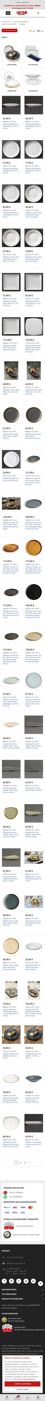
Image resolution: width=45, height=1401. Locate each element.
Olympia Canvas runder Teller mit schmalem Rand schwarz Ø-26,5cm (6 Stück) (33, 614)
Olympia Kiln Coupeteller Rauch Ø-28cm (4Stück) (11, 436)
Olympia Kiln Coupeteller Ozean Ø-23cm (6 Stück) (11, 923)
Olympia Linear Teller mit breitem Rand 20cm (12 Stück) (11, 259)
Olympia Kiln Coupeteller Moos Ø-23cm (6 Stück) (33, 923)
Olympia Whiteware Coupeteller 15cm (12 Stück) (11, 126)
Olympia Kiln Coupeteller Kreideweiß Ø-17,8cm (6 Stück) (11, 1100)
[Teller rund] (12, 53)
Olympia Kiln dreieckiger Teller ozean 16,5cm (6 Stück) (33, 746)
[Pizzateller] (12, 80)
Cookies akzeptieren (22, 1384)
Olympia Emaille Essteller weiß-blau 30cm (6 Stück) (33, 967)
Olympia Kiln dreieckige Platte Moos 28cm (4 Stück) (10, 879)
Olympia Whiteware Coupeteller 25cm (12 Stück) (11, 215)
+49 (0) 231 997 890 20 (14, 1257)
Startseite (6, 22)
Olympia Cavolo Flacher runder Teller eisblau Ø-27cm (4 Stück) (33, 703)
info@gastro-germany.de (15, 1263)
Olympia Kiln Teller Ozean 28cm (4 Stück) (33, 789)
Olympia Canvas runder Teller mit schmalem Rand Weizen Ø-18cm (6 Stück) (33, 658)
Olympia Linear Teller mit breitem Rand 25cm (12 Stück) (33, 259)
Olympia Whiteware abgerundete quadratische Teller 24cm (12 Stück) (33, 348)
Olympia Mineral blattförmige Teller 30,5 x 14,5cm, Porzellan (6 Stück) (33, 1012)
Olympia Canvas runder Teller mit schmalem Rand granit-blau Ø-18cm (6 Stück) (33, 526)
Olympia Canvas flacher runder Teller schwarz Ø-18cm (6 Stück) (10, 526)
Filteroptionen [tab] (9, 30)
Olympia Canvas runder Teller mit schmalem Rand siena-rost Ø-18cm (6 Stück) (11, 570)
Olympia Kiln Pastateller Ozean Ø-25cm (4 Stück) (32, 1100)
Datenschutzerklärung (26, 1379)
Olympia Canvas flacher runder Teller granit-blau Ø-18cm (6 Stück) (33, 481)
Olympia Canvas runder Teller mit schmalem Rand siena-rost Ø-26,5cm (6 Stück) (33, 570)
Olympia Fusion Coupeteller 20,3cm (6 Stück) (11, 1056)
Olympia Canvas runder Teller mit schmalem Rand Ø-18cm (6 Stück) (11, 614)
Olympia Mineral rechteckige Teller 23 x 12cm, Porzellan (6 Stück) (11, 1012)
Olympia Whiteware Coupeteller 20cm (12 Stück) (11, 170)
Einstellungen (22, 1389)
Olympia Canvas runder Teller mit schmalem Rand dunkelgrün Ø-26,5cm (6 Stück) (11, 659)
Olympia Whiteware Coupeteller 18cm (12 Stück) (33, 126)
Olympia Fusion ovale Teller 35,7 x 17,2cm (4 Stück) (33, 392)
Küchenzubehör (21, 22)
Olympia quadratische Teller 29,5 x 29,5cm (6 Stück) (10, 347)
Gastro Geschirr (9, 24)
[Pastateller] (33, 80)
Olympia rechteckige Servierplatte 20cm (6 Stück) (33, 1144)
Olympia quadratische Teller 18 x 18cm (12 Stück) (33, 303)
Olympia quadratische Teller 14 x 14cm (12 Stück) (11, 303)
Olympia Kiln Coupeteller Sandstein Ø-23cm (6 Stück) (11, 967)
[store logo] (22, 13)
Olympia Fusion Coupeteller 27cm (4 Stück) (33, 1056)
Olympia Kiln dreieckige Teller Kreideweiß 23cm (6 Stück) (11, 1144)
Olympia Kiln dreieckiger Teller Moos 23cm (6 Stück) (32, 834)
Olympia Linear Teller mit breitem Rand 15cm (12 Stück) (33, 215)
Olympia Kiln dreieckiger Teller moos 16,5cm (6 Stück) (10, 834)
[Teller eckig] (33, 53)
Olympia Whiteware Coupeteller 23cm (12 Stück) (33, 170)
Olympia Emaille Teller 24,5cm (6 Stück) (11, 479)
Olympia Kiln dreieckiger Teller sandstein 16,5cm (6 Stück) (11, 746)
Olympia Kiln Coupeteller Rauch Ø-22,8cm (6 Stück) (33, 436)
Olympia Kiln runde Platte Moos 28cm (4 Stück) (33, 879)
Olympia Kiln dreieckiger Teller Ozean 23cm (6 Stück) (11, 790)
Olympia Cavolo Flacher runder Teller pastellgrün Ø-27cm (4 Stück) (10, 703)
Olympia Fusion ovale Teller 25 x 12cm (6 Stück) (11, 392)
